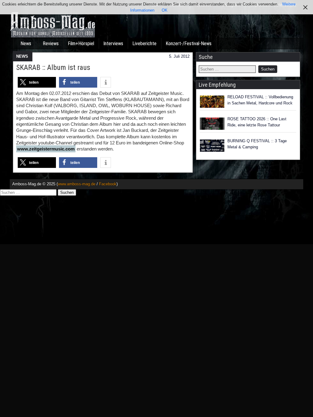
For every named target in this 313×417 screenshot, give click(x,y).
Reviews (51, 43)
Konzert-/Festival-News (189, 43)
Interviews (113, 43)
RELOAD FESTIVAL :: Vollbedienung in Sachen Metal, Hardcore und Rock (260, 100)
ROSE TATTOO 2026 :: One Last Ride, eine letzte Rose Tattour (256, 122)
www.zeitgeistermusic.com (46, 148)
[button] (37, 82)
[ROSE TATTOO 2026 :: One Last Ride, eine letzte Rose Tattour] (212, 124)
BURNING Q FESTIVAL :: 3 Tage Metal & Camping (257, 144)
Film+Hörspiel (81, 43)
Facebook (107, 184)
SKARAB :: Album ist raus (53, 67)
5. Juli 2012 (179, 56)
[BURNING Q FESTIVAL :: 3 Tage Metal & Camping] (212, 146)
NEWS (22, 56)
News (25, 43)
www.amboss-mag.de (76, 184)
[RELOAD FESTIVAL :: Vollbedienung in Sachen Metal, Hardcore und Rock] (212, 102)
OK (165, 10)
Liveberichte (144, 43)
